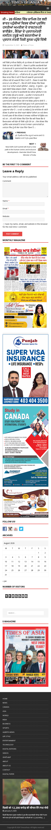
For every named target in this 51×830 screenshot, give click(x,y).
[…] (43, 817)
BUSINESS (6, 723)
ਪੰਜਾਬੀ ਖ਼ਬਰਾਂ (7, 757)
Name (5, 201)
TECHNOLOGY (8, 744)
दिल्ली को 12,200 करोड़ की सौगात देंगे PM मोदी (25, 807)
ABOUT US (7, 765)
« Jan (5, 581)
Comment (7, 181)
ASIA (4, 711)
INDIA (5, 719)
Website (6, 216)
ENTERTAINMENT (9, 740)
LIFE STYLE (6, 736)
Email (5, 208)
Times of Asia (28, 45)
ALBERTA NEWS (9, 732)
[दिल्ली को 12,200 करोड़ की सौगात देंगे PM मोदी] (25, 803)
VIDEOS (5, 753)
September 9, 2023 (12, 45)
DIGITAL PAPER (8, 774)
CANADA (6, 707)
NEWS (5, 703)
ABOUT (5, 761)
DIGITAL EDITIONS (9, 749)
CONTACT (6, 770)
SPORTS (6, 728)
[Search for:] (25, 613)
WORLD (5, 715)
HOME (5, 698)
